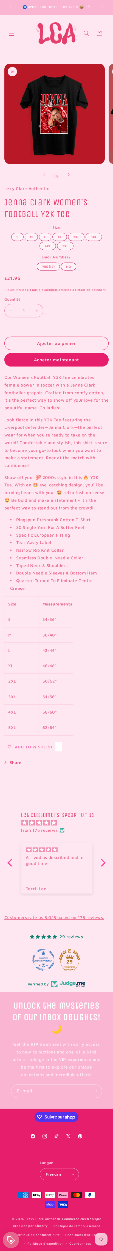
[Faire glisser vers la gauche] (44, 174)
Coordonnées (80, 1243)
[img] (59, 823)
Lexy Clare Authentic (44, 1219)
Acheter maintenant (56, 359)
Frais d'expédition (44, 289)
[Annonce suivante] (103, 7)
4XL (48, 245)
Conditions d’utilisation (84, 1234)
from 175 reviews (39, 830)
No (68, 266)
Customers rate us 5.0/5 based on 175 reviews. (54, 917)
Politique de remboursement (76, 1226)
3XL (93, 236)
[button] (11, 33)
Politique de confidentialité (37, 1234)
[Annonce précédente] (10, 7)
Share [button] (15, 762)
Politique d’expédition (45, 1243)
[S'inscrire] (95, 1091)
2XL (76, 236)
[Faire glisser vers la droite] (69, 174)
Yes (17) (48, 266)
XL (59, 236)
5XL (65, 245)
